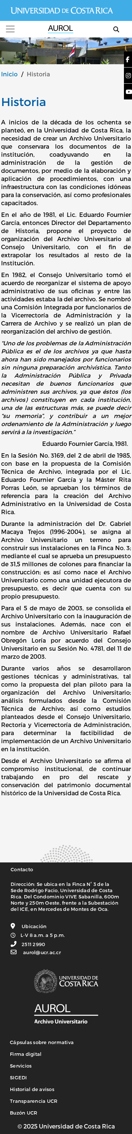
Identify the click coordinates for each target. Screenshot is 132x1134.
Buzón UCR (23, 1113)
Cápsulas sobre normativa (42, 1042)
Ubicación (34, 926)
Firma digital (25, 1054)
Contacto (22, 869)
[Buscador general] (116, 29)
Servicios (21, 1066)
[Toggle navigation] (10, 29)
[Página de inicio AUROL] (66, 1013)
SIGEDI (18, 1077)
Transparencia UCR (33, 1101)
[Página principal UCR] (66, 981)
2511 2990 (33, 944)
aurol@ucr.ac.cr (42, 952)
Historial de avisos (32, 1089)
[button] (128, 59)
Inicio (9, 73)
